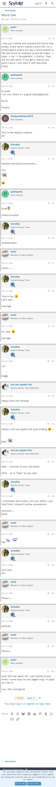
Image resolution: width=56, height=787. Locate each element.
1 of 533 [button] (19, 698)
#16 (52, 565)
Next (30, 698)
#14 (52, 496)
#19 (52, 646)
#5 (53, 203)
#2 (53, 86)
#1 (53, 38)
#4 (53, 159)
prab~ (7, 19)
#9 (53, 326)
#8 (53, 291)
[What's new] (46, 3)
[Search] (52, 3)
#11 (53, 396)
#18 (52, 621)
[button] (26, 769)
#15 (52, 534)
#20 (52, 671)
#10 (52, 361)
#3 (53, 128)
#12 (52, 424)
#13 (52, 462)
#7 (53, 263)
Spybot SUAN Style (14, 770)
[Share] (49, 38)
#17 (52, 593)
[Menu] (4, 3)
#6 (53, 238)
